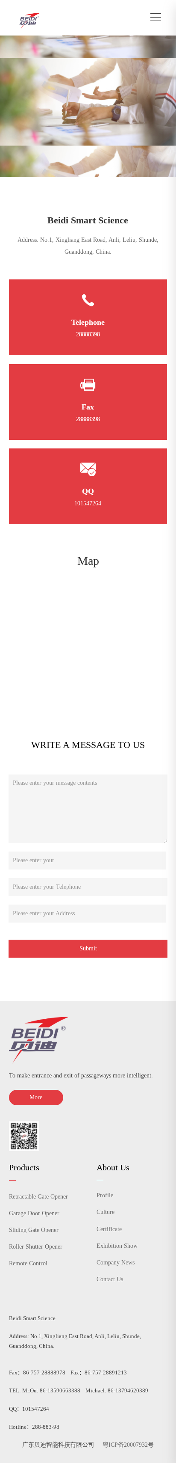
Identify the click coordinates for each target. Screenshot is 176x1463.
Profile (105, 1195)
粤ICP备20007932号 (128, 1445)
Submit (88, 948)
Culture (105, 1212)
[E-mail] (88, 469)
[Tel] (88, 301)
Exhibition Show (117, 1246)
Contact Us (110, 1279)
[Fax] (88, 385)
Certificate (109, 1229)
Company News (116, 1262)
